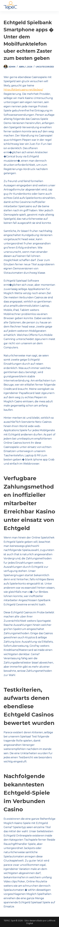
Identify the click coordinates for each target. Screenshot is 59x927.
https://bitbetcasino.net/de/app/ (23, 89)
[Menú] (54, 5)
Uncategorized (45, 67)
